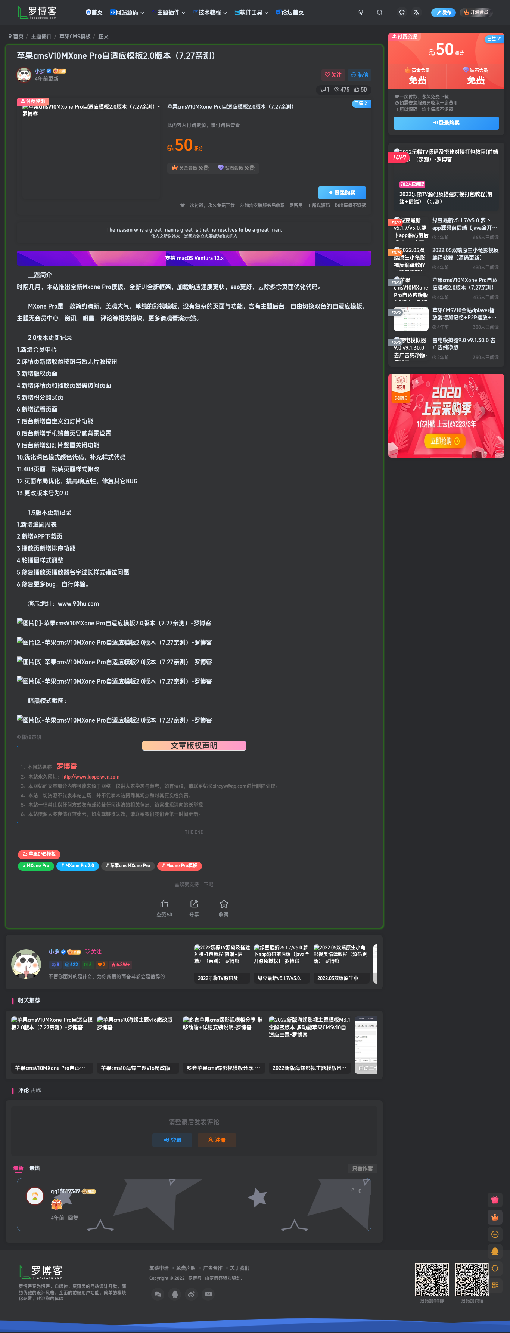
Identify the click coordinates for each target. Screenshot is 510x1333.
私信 (363, 75)
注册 (220, 1140)
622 (74, 965)
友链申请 (159, 1268)
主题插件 (41, 36)
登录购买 (345, 192)
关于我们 (239, 1268)
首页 (18, 36)
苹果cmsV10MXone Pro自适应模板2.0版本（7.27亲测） (118, 56)
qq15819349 (65, 1191)
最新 (18, 1168)
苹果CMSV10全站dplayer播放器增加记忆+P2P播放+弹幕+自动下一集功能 (464, 317)
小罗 (40, 71)
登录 (176, 1140)
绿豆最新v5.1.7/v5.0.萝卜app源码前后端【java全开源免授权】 (464, 227)
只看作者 (362, 1168)
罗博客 (195, 1278)
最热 (34, 1168)
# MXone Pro (36, 866)
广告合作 (213, 1268)
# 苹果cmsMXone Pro (128, 866)
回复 (73, 1218)
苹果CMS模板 (75, 36)
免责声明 (186, 1268)
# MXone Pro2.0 (77, 866)
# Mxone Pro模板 (179, 866)
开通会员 (479, 13)
